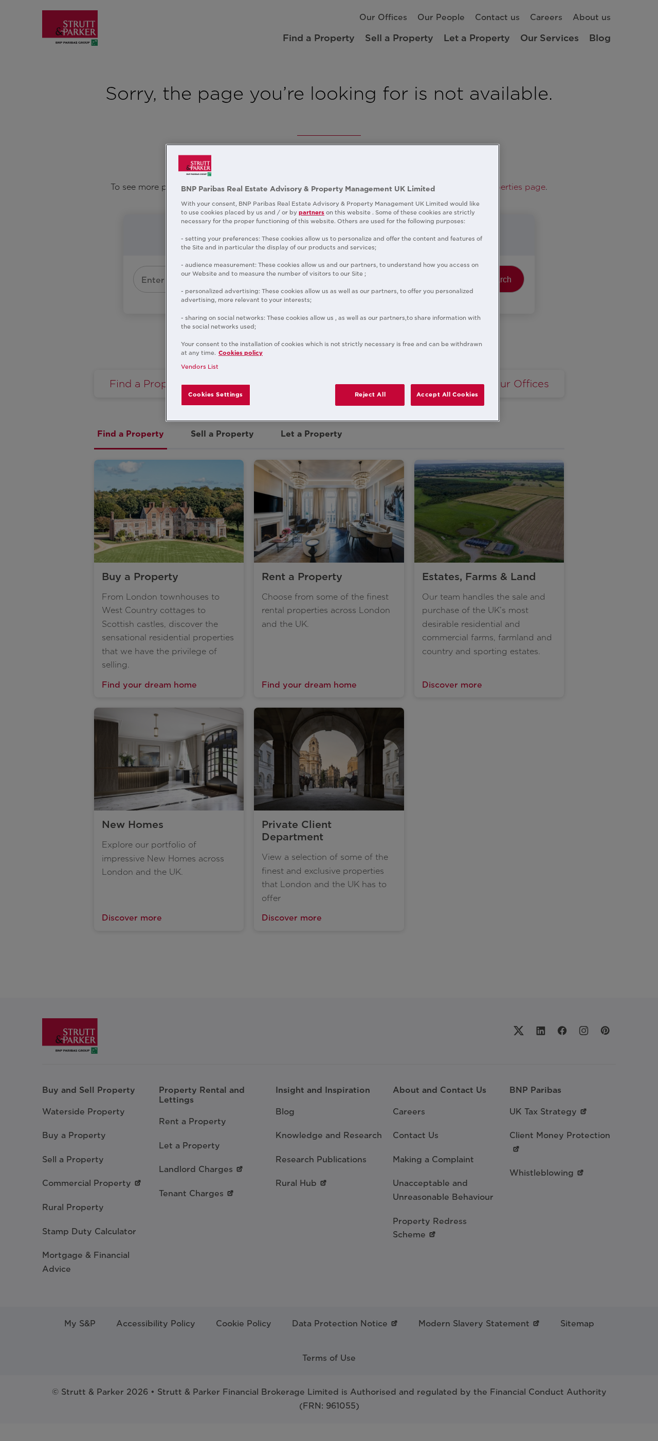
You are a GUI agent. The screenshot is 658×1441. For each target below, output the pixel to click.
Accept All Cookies (447, 394)
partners (311, 212)
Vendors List (199, 366)
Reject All (370, 394)
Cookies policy (240, 352)
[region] (333, 283)
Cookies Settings (215, 394)
